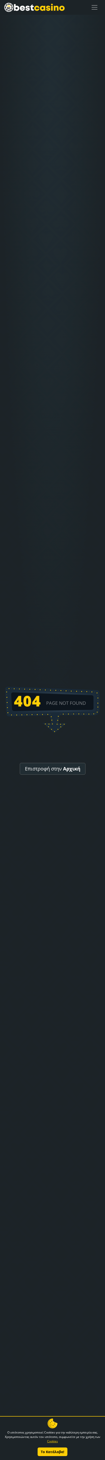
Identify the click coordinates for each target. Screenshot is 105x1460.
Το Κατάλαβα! (52, 1451)
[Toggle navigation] (94, 7)
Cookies (52, 1441)
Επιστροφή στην (52, 768)
